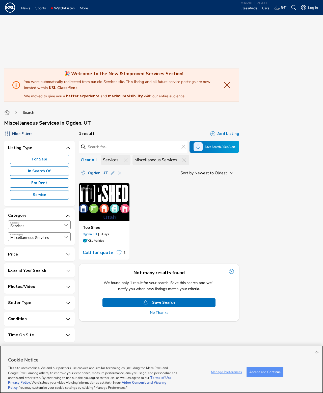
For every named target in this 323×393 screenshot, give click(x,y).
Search (28, 112)
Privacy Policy (19, 383)
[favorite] (119, 252)
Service (39, 194)
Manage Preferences (226, 372)
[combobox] (39, 224)
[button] (66, 225)
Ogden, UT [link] (90, 234)
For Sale (39, 159)
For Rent (39, 182)
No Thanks (159, 312)
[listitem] (104, 221)
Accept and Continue (265, 372)
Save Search (163, 302)
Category (14, 222)
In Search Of (39, 171)
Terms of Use (161, 378)
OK (317, 352)
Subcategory (16, 234)
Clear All (89, 159)
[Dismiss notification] (231, 271)
